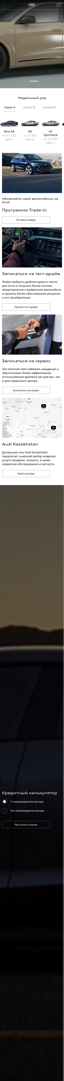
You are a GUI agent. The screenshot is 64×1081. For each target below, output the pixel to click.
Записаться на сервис (26, 390)
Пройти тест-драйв (26, 307)
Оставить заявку (26, 219)
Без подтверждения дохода (27, 810)
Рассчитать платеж (26, 824)
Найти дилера (26, 473)
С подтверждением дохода (27, 801)
